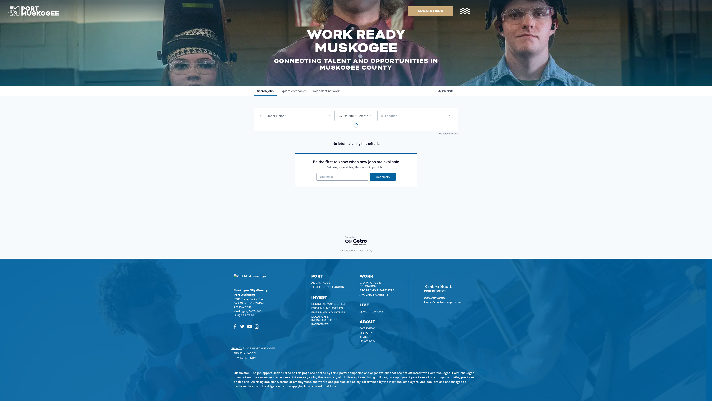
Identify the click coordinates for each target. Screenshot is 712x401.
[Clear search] (330, 116)
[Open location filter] (450, 116)
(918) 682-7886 (244, 315)
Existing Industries (327, 308)
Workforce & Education (370, 284)
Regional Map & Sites (328, 304)
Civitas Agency (245, 358)
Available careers (374, 295)
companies (293, 91)
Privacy (236, 348)
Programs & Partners (377, 290)
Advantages (320, 283)
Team (364, 337)
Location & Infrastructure (324, 318)
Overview (367, 328)
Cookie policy (365, 250)
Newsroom (368, 341)
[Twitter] (242, 326)
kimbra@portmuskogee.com (442, 302)
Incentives (320, 324)
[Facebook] (235, 326)
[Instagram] (257, 326)
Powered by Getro (448, 133)
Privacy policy (347, 250)
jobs (265, 91)
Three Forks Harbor (327, 287)
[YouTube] (249, 326)
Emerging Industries (328, 312)
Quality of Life (371, 312)
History (366, 333)
